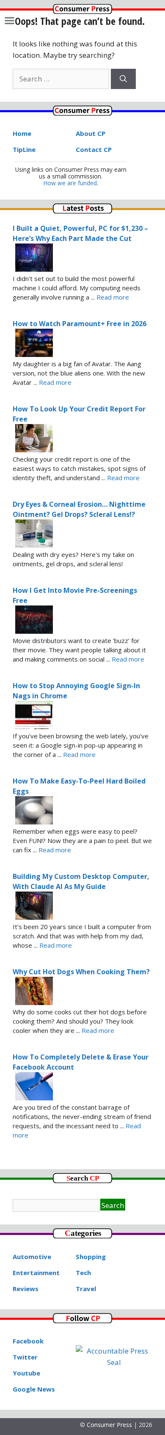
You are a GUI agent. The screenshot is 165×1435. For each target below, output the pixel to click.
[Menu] (9, 20)
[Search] (123, 79)
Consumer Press (109, 1425)
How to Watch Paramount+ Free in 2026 (79, 323)
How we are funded (70, 183)
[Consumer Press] (82, 11)
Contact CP (94, 149)
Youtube (26, 1373)
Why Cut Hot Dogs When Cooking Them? (81, 971)
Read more (112, 297)
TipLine (24, 149)
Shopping (91, 1256)
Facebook (28, 1341)
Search (113, 1205)
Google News (34, 1389)
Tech (83, 1272)
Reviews (25, 1288)
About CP (90, 133)
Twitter (25, 1357)
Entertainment (36, 1272)
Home (22, 133)
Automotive (32, 1256)
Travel (86, 1288)
